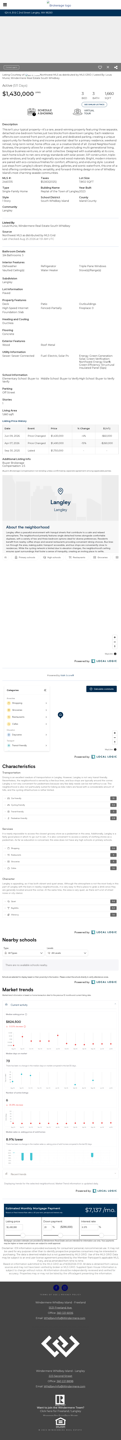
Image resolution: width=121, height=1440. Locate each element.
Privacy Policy (71, 1294)
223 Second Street (60, 1376)
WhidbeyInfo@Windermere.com (64, 1318)
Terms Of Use (49, 1294)
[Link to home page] (60, 4)
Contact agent (11, 67)
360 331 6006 (65, 1312)
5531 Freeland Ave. (60, 1307)
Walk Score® (67, 675)
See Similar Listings (94, 104)
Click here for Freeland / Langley (60, 1411)
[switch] (100, 67)
